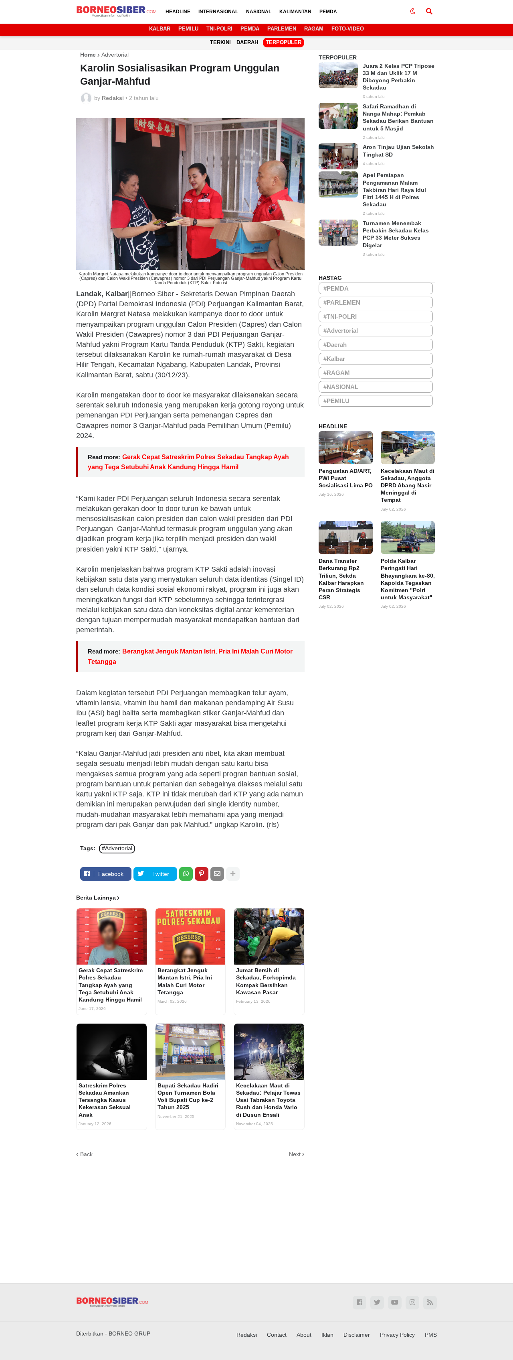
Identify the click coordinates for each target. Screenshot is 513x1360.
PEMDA (249, 29)
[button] (413, 11)
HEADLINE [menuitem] (178, 11)
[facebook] (359, 1302)
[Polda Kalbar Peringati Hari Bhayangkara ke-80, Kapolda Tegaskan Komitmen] (408, 537)
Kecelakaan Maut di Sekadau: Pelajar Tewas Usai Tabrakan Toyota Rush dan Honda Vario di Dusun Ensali (268, 1100)
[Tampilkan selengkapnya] (233, 874)
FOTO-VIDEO (347, 29)
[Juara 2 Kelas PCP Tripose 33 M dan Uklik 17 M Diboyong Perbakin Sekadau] (338, 75)
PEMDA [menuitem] (328, 11)
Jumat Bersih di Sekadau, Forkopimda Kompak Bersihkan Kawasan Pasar (266, 981)
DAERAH (247, 42)
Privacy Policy (397, 1334)
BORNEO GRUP (129, 1333)
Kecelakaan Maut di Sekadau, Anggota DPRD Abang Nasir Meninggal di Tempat (407, 485)
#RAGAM (336, 372)
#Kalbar (334, 358)
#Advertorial (117, 848)
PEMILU (188, 29)
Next (295, 1154)
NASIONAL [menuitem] (258, 11)
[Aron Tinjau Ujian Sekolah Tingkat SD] (338, 156)
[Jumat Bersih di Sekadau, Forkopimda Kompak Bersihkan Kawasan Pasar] (269, 936)
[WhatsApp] (186, 874)
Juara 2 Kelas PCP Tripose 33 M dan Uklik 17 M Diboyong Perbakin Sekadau (398, 77)
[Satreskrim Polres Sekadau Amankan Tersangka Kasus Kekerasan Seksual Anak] (112, 1052)
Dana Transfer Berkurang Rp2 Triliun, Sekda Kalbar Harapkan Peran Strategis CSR (341, 579)
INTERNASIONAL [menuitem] (218, 11)
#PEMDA (336, 288)
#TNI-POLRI (340, 316)
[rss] (430, 1302)
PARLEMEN (281, 29)
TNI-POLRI (219, 29)
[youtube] (395, 1302)
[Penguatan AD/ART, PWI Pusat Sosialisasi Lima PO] (346, 447)
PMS (431, 1334)
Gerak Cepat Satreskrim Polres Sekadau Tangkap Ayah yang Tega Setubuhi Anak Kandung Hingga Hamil (111, 985)
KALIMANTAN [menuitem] (295, 11)
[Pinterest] (201, 874)
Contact (277, 1334)
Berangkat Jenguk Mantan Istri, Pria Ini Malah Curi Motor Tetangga (185, 981)
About (304, 1334)
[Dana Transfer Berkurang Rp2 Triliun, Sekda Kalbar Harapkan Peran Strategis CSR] (346, 537)
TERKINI (220, 42)
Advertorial (115, 54)
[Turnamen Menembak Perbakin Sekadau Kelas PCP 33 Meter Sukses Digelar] (338, 233)
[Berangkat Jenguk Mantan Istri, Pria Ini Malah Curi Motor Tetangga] (191, 936)
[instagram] (412, 1302)
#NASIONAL (340, 386)
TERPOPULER (283, 42)
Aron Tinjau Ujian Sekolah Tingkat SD (398, 150)
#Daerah (335, 344)
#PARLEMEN (341, 302)
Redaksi (246, 1334)
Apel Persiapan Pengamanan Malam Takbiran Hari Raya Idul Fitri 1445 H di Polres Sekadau (394, 190)
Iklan (327, 1334)
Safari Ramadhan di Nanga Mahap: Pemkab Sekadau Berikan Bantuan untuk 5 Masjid (398, 117)
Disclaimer (356, 1334)
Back (86, 1154)
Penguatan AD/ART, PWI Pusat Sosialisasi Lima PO (346, 478)
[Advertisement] (256, 1215)
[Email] (217, 874)
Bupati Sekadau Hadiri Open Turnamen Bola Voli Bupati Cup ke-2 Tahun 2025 (188, 1096)
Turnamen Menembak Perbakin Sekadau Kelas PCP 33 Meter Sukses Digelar (396, 234)
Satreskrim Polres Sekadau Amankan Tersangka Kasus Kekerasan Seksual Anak (105, 1100)
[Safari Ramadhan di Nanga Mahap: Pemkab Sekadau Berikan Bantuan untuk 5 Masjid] (338, 116)
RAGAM (313, 29)
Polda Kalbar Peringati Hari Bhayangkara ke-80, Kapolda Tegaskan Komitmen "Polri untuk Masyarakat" (408, 579)
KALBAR (159, 29)
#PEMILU (336, 400)
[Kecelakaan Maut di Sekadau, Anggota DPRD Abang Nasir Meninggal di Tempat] (408, 447)
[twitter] (377, 1302)
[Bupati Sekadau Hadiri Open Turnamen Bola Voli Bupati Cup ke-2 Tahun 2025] (191, 1052)
